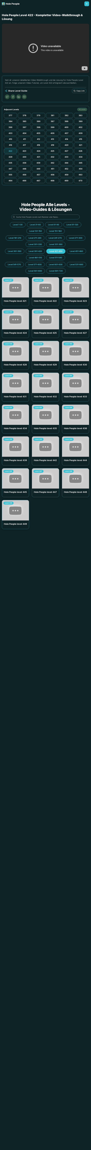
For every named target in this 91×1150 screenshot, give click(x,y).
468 (52, 180)
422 (10, 151)
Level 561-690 (35, 271)
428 (80, 151)
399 (52, 127)
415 (80, 139)
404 (24, 133)
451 (52, 169)
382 (66, 115)
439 (38, 163)
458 (52, 175)
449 (38, 169)
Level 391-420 (35, 251)
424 (38, 151)
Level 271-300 (75, 238)
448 (24, 169)
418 (38, 145)
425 (52, 151)
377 (10, 115)
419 (52, 145)
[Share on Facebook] (13, 96)
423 (24, 151)
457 (38, 175)
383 (80, 115)
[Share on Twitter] (7, 96)
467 (38, 180)
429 (10, 157)
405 (38, 133)
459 (66, 175)
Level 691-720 (56, 271)
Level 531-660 (76, 264)
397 (24, 127)
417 (24, 145)
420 (66, 145)
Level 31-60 (35, 224)
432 (52, 157)
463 (80, 175)
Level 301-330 (35, 244)
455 (10, 175)
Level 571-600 (35, 264)
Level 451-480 (76, 251)
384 (10, 121)
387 (52, 121)
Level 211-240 (35, 238)
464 (10, 180)
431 (38, 157)
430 (24, 157)
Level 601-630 (55, 264)
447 (10, 169)
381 (52, 115)
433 (66, 157)
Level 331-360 (55, 244)
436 (24, 163)
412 (38, 139)
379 (38, 115)
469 (66, 180)
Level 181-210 (15, 238)
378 (24, 115)
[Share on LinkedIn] (18, 96)
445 (80, 163)
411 (24, 139)
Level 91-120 (72, 224)
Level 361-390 (14, 251)
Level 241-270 (55, 238)
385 (24, 121)
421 (80, 145)
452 (66, 169)
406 (52, 133)
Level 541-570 (14, 264)
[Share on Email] (24, 96)
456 (24, 175)
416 (10, 145)
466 (24, 180)
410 (10, 139)
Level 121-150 (35, 231)
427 (66, 151)
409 (80, 133)
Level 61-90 (53, 224)
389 (80, 121)
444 (66, 163)
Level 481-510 (35, 257)
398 (38, 127)
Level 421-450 (55, 251)
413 (52, 139)
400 (66, 127)
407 (66, 133)
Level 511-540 (55, 257)
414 (66, 139)
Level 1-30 (18, 224)
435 (10, 163)
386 (38, 121)
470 (80, 180)
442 (52, 163)
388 (66, 121)
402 (80, 127)
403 (10, 133)
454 (80, 169)
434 (80, 157)
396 (10, 127)
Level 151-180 (55, 231)
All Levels (82, 109)
